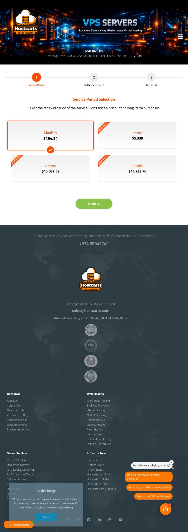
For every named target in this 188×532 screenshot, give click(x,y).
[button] (19, 524)
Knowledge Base (17, 419)
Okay (46, 517)
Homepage (52, 56)
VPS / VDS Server (18, 460)
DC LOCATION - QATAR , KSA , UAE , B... (111, 56)
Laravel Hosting (96, 424)
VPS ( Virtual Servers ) (73, 56)
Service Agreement (18, 429)
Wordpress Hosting (98, 400)
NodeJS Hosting (96, 415)
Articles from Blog (18, 415)
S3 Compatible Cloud (20, 474)
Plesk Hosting (95, 429)
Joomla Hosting (96, 434)
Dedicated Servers (18, 464)
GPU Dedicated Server (20, 469)
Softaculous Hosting (99, 439)
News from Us (15, 410)
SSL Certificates (16, 479)
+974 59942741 (94, 243)
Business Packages (98, 405)
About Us (12, 400)
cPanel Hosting (96, 410)
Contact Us (14, 405)
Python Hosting (96, 419)
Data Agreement (17, 424)
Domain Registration (99, 443)
